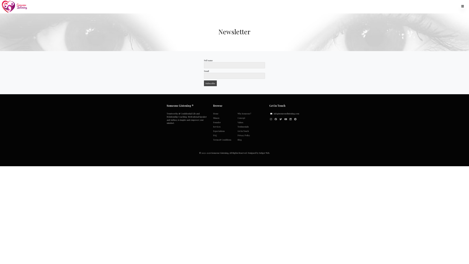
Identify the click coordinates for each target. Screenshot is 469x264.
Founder (217, 122)
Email (206, 71)
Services (216, 126)
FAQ (215, 135)
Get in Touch (243, 131)
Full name (208, 60)
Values (240, 122)
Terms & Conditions (222, 139)
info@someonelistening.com (286, 113)
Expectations (219, 131)
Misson (216, 118)
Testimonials (243, 126)
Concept (241, 118)
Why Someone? (244, 113)
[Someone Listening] (15, 6)
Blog (240, 139)
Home (215, 113)
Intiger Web (264, 153)
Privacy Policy (244, 135)
